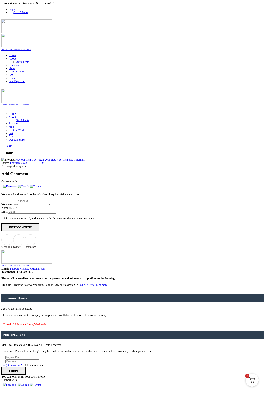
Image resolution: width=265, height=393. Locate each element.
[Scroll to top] (3, 389)
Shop (12, 68)
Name (4, 207)
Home (12, 55)
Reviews (14, 65)
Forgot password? (11, 365)
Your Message (9, 204)
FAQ (11, 74)
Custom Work (17, 71)
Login (12, 9)
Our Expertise (17, 81)
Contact (13, 77)
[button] (10, 186)
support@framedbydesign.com (27, 268)
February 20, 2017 (20, 162)
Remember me (35, 365)
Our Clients (22, 61)
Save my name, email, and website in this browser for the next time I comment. (50, 218)
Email (4, 211)
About (12, 58)
